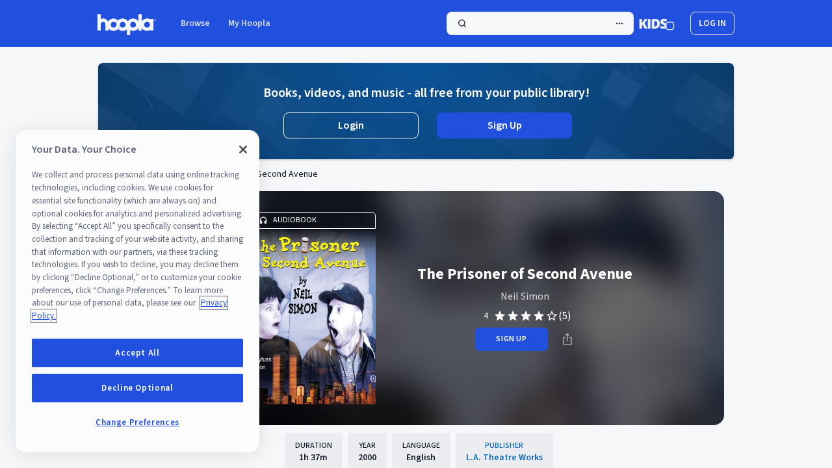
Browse (195, 23)
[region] (137, 291)
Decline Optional (137, 388)
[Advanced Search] (619, 23)
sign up (511, 338)
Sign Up (505, 125)
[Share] (567, 339)
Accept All (137, 353)
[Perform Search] (540, 23)
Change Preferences (137, 422)
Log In (712, 23)
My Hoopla (249, 23)
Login (351, 125)
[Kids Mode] (657, 23)
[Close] (243, 149)
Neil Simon (524, 296)
